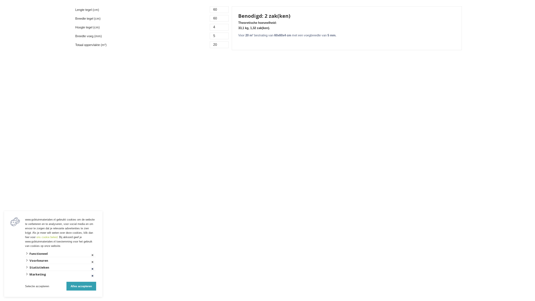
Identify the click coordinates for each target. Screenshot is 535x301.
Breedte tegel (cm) (88, 18)
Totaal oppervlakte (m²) (91, 45)
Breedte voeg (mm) (88, 36)
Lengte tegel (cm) (87, 9)
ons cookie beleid (46, 237)
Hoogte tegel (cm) (87, 27)
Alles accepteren (81, 286)
